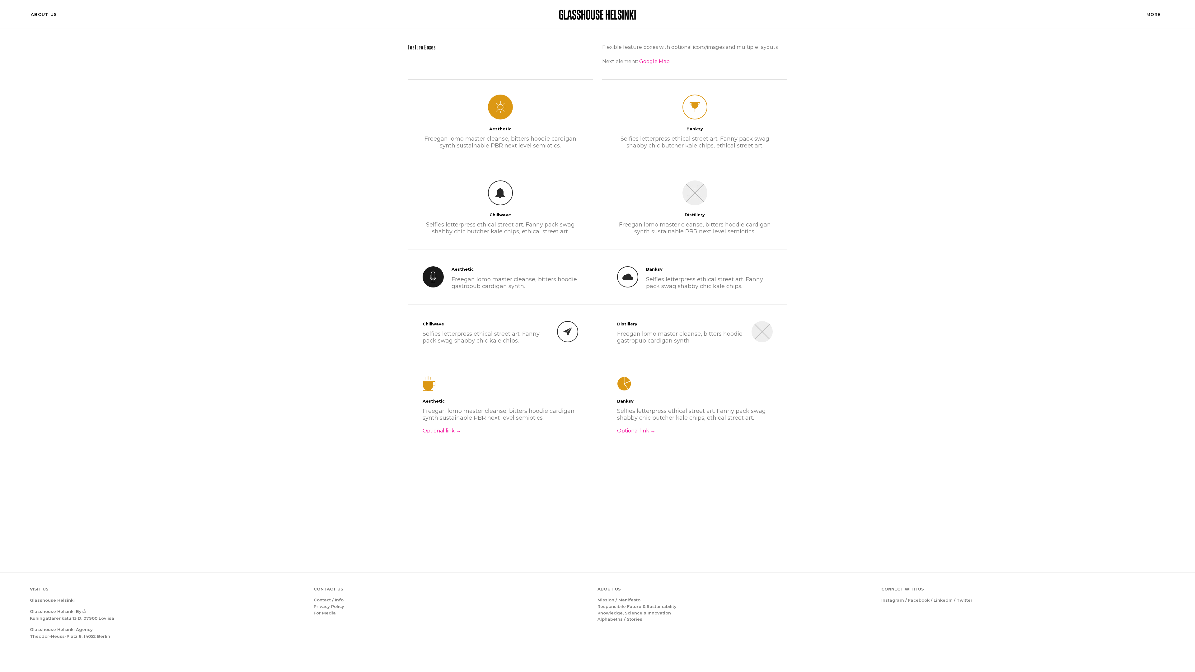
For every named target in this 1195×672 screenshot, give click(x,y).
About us (44, 14)
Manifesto (629, 599)
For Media (325, 612)
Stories (634, 619)
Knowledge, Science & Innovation (634, 612)
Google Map (654, 61)
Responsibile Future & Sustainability (637, 606)
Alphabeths (610, 619)
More (1153, 14)
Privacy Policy (329, 606)
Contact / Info (329, 599)
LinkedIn (943, 600)
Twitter (964, 600)
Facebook (919, 600)
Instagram (892, 600)
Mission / (608, 599)
